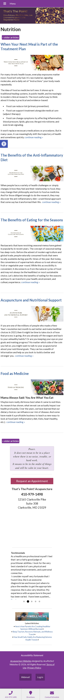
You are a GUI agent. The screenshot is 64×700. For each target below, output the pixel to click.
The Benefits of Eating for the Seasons (32, 220)
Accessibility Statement (32, 655)
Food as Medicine (15, 373)
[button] (4, 144)
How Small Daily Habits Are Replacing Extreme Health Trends (33, 638)
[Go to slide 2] (27, 601)
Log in (40, 677)
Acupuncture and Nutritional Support (31, 300)
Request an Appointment (32, 481)
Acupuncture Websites (20, 660)
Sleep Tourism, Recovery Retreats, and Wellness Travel (33, 633)
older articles (10, 37)
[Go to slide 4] (35, 601)
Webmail (25, 677)
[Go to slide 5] (39, 601)
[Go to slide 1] (23, 601)
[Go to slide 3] (31, 601)
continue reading (34, 137)
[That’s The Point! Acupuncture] (32, 15)
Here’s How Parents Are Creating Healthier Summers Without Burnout (32, 627)
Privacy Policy (34, 667)
